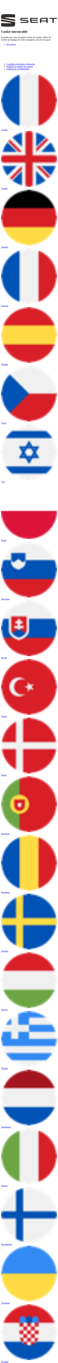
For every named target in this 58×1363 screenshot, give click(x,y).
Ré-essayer (11, 44)
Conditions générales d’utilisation (20, 64)
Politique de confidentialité (17, 69)
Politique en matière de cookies (19, 66)
